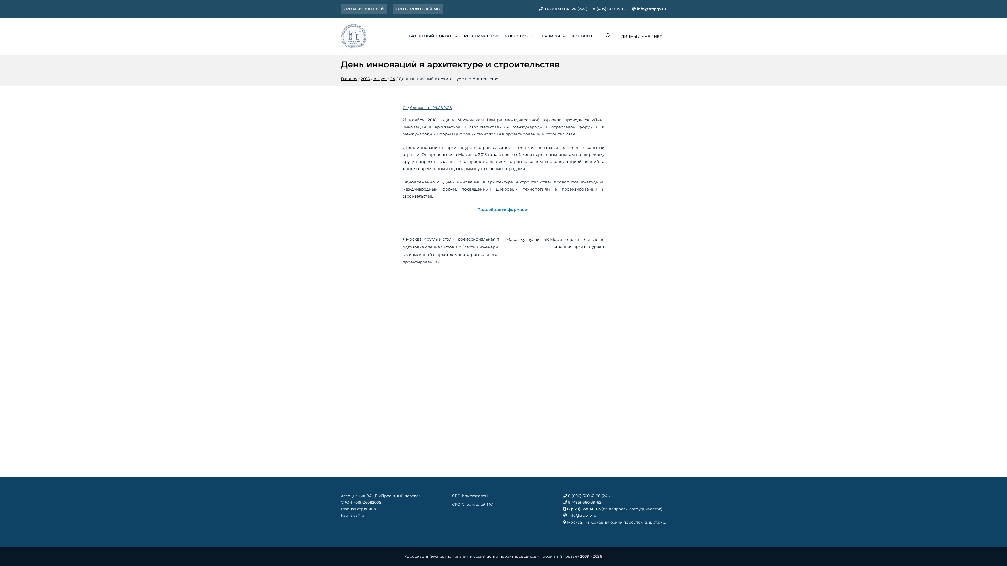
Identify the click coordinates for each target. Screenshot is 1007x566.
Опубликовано (427, 107)
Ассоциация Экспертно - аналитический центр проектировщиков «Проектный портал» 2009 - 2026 (503, 556)
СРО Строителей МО (473, 504)
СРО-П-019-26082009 (361, 502)
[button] (455, 36)
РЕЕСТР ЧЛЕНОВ (481, 36)
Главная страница (358, 509)
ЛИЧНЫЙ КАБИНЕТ (641, 36)
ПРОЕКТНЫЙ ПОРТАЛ (429, 36)
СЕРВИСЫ (549, 36)
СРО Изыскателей (470, 495)
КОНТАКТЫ (583, 36)
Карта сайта (353, 515)
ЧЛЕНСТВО (516, 36)
